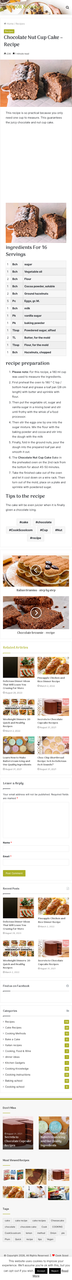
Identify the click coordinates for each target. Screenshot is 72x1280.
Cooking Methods (15, 1033)
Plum (7, 1239)
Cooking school (14, 1086)
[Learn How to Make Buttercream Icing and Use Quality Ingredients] (19, 745)
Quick (18, 1239)
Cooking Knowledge (17, 1068)
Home (10, 23)
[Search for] (67, 8)
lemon (29, 1233)
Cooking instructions (17, 1074)
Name (7, 842)
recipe (36, 538)
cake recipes (39, 1220)
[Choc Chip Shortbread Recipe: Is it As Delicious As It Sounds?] (53, 745)
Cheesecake (57, 1220)
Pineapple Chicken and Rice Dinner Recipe (51, 680)
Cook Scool (61, 1255)
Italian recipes (13, 1045)
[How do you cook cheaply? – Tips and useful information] (36, 1192)
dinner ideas (12, 1056)
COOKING (57, 1226)
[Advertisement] (36, 165)
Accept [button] (41, 1270)
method (41, 1233)
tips (40, 1239)
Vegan (50, 1239)
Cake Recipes (13, 1027)
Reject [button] (55, 1270)
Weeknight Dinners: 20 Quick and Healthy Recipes (16, 723)
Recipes (20, 23)
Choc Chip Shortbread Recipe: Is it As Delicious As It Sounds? (51, 761)
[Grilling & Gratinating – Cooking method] (58, 1193)
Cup (45, 530)
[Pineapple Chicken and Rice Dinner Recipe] (53, 665)
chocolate (44, 522)
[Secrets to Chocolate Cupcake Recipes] (53, 707)
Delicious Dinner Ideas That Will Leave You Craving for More (16, 684)
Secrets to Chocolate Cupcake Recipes (50, 721)
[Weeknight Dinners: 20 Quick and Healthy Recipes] (19, 707)
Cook (44, 1226)
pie (63, 1233)
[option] (18, 1132)
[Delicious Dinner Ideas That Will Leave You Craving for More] (19, 667)
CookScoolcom (22, 530)
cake (24, 522)
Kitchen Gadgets (15, 1062)
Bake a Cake (12, 1039)
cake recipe (21, 1220)
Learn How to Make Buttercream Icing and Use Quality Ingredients (17, 761)
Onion (53, 1233)
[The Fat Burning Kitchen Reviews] (13, 1175)
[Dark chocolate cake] (36, 1177)
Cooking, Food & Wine (18, 1051)
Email (7, 856)
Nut (59, 530)
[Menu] (4, 8)
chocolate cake (28, 1226)
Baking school (13, 1080)
